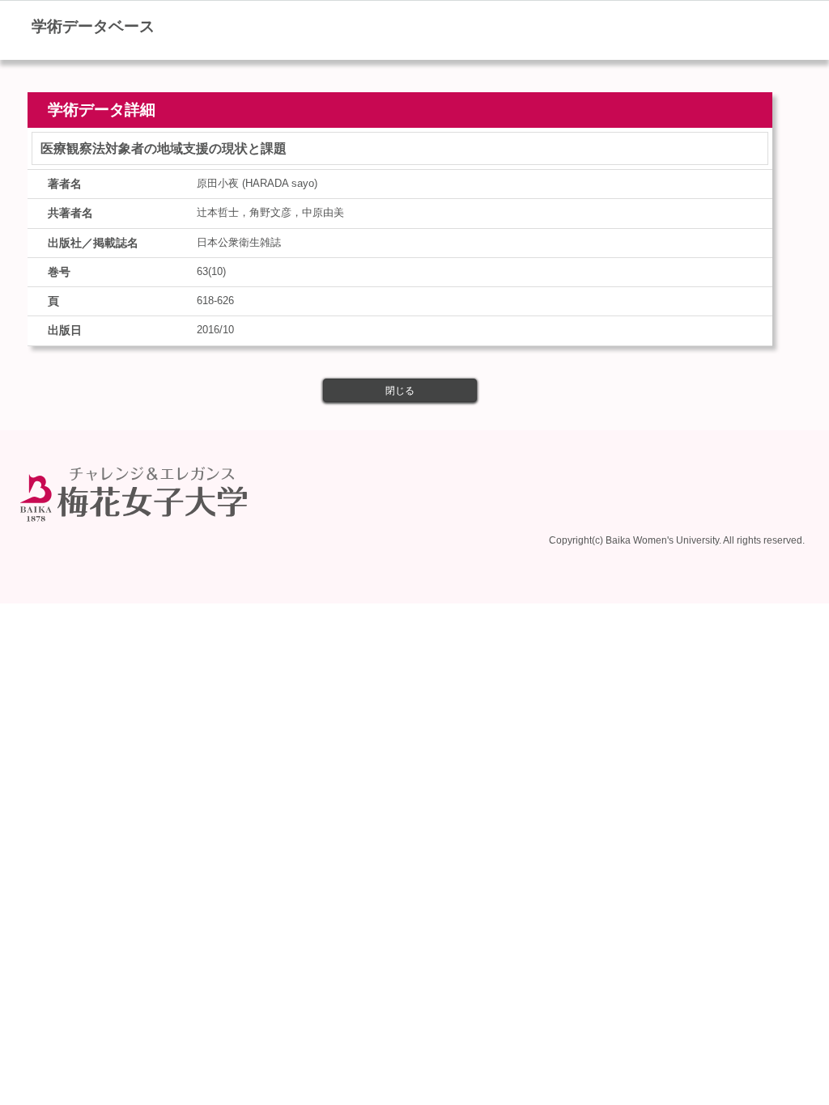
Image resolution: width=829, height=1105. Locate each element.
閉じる (399, 390)
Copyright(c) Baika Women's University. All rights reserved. (677, 540)
